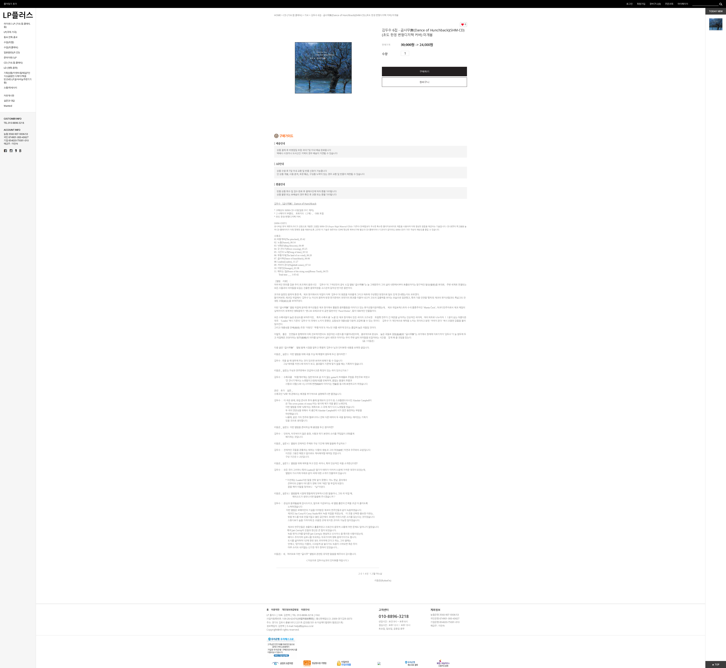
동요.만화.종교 (10, 37)
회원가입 (641, 3)
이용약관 (275, 609)
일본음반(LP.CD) (12, 52)
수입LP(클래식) (11, 47)
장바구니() (655, 3)
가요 (306, 15)
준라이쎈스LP (10, 57)
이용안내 (305, 609)
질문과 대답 (9, 100)
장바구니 (424, 82)
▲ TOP (715, 664)
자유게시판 (9, 95)
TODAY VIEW (716, 11)
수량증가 (412, 53)
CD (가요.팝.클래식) (13, 62)
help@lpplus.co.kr (304, 626)
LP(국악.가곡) (10, 32)
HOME (277, 15)
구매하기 (424, 71)
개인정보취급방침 (290, 609)
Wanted (8, 105)
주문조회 (669, 3)
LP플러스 (18, 15)
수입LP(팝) (9, 42)
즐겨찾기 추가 (10, 3)
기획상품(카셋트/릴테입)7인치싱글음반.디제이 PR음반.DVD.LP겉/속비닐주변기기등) (18, 77)
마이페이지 (683, 3)
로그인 (629, 3)
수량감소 (417, 53)
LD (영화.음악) (10, 67)
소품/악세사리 (10, 87)
